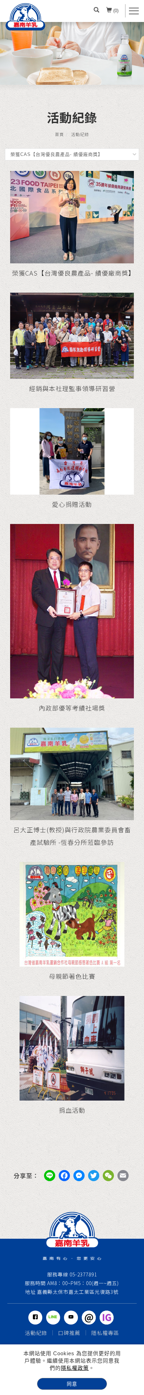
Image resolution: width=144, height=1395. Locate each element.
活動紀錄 (80, 134)
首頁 (59, 134)
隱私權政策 (75, 1368)
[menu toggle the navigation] (134, 11)
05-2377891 (82, 1274)
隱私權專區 (105, 1332)
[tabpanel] (72, 53)
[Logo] (25, 16)
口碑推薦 (69, 1332)
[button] (96, 11)
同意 (72, 1384)
